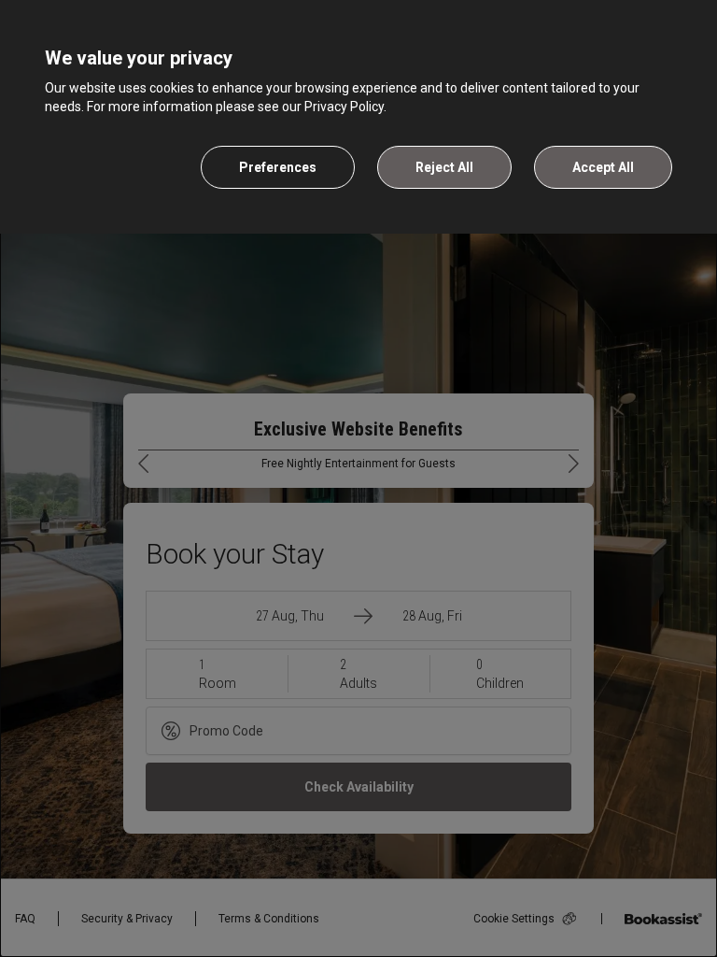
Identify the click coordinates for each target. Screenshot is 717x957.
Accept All (603, 167)
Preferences (277, 167)
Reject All (444, 167)
